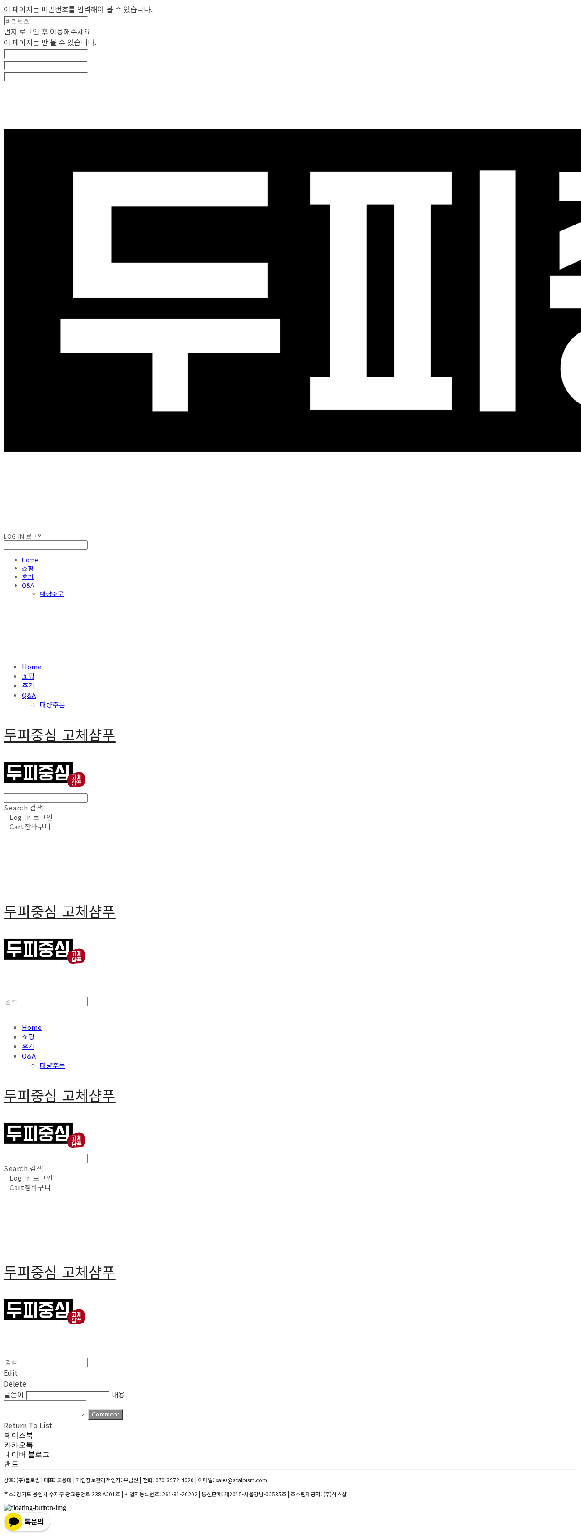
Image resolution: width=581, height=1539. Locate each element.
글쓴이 (14, 1394)
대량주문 (52, 593)
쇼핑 (28, 568)
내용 (118, 1394)
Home (30, 560)
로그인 (29, 31)
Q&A (28, 585)
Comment (105, 1414)
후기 (28, 577)
